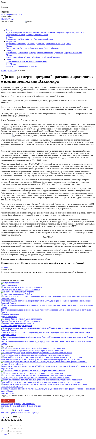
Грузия (9, 39)
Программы (16, 62)
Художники (11, 44)
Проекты (33, 66)
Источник (5, 267)
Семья (8, 48)
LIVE (7, 19)
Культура (32, 53)
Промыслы (55, 57)
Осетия (32, 404)
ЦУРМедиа (11, 64)
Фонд (8, 59)
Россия (9, 30)
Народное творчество (73, 53)
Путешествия (11, 53)
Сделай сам (58, 53)
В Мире (9, 37)
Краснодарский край (75, 32)
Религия (55, 48)
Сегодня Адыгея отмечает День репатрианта (20, 289)
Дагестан (29, 35)
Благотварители (40, 62)
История (15, 48)
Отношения (25, 48)
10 (2, 428)
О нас (8, 62)
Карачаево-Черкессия (40, 32)
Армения (16, 39)
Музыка (56, 44)
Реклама (49, 44)
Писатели (31, 44)
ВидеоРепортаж (26, 57)
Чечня (52, 32)
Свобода (9, 50)
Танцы (68, 44)
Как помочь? (27, 62)
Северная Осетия (41, 35)
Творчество (11, 41)
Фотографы (21, 44)
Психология (23, 53)
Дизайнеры (40, 44)
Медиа (9, 55)
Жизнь (9, 46)
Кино (62, 44)
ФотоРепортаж (12, 57)
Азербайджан (47, 39)
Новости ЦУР (12, 66)
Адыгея (9, 32)
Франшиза (14, 406)
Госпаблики (23, 66)
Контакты (5, 406)
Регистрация (6, 14)
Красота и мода (36, 48)
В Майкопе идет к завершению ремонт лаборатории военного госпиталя (32, 350)
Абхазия (37, 39)
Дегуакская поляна (9, 285)
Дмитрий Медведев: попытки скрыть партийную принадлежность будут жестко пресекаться (40, 359)
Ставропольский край (15, 35)
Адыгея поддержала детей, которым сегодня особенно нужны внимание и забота (35, 355)
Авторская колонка (45, 53)
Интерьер (48, 48)
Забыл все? (18, 14)
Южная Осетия (26, 39)
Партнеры (36, 406)
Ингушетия (60, 32)
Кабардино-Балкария (22, 32)
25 (5, 434)
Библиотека (38, 57)
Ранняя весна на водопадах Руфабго (16, 294)
